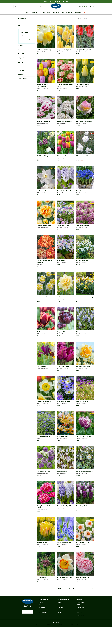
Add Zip (85, 6)
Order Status (61, 610)
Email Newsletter (81, 602)
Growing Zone (24, 32)
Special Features (22, 78)
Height (20, 66)
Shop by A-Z (79, 612)
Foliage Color (21, 58)
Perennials (34, 12)
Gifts (62, 12)
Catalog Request (61, 604)
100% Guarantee (42, 604)
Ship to (81, 6)
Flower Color (21, 54)
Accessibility (67, 624)
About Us (41, 602)
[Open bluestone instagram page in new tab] (27, 606)
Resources (78, 12)
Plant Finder (79, 610)
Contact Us (60, 602)
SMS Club (79, 604)
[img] (77, 6)
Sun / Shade (21, 62)
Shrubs (42, 12)
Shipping (60, 612)
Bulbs (49, 12)
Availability (21, 45)
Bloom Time (21, 70)
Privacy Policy (79, 624)
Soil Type (20, 74)
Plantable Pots (42, 607)
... (71, 588)
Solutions (69, 12)
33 (73, 588)
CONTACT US (27, 611)
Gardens (56, 12)
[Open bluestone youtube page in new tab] (31, 606)
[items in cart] (97, 6)
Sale (85, 12)
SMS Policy (73, 624)
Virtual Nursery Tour (43, 612)
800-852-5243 (56, 622)
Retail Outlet (42, 610)
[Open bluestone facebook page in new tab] (24, 606)
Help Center (60, 607)
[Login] (90, 6)
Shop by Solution (80, 615)
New (27, 12)
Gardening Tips (80, 607)
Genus (19, 49)
